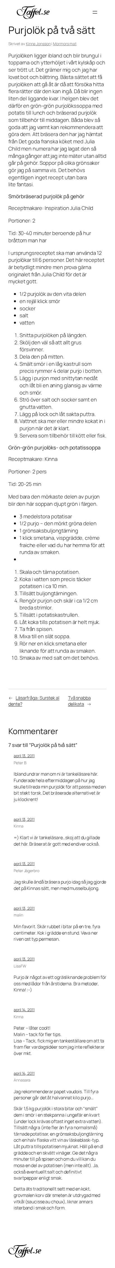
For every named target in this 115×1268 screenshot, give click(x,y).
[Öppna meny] (95, 12)
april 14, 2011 (24, 1009)
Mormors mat (64, 43)
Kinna (18, 826)
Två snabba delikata (79, 701)
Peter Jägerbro (26, 870)
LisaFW (20, 966)
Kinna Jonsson (38, 43)
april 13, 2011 (24, 755)
